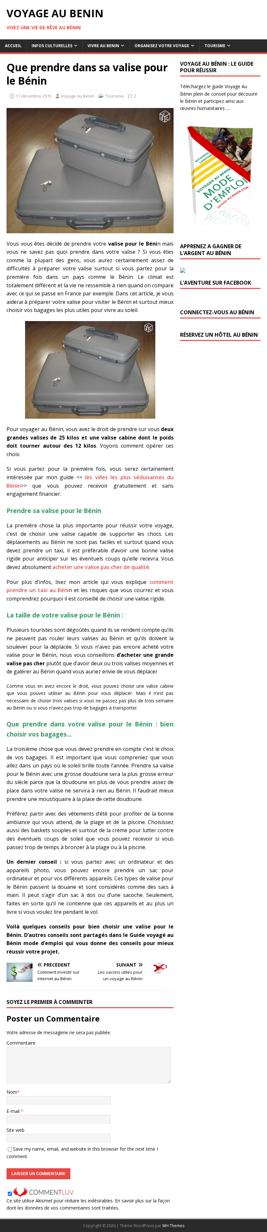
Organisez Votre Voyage (161, 45)
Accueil (13, 45)
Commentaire (21, 1043)
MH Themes (173, 1225)
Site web (15, 1130)
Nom (12, 1092)
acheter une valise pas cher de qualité (100, 567)
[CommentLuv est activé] (43, 1193)
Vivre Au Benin (103, 45)
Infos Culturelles (52, 45)
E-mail (14, 1111)
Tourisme (214, 45)
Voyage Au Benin (77, 96)
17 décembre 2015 (33, 96)
